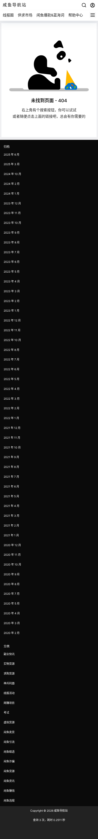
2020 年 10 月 (12, 564)
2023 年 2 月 (12, 301)
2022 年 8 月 (11, 350)
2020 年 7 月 (12, 593)
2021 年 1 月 (11, 535)
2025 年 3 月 (12, 164)
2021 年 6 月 (11, 486)
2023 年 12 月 (12, 203)
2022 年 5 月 (11, 379)
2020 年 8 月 (12, 584)
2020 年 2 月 (12, 633)
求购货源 (9, 673)
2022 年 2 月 (11, 408)
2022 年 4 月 (12, 389)
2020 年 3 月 (12, 623)
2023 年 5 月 (12, 271)
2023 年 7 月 (12, 252)
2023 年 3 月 (12, 291)
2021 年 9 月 (11, 457)
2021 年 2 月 (11, 525)
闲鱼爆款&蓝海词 (50, 15)
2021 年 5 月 (11, 496)
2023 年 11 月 (12, 213)
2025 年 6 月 (11, 154)
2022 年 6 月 (11, 369)
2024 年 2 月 (12, 183)
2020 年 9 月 (12, 574)
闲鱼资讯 (9, 781)
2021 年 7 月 (11, 476)
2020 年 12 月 (12, 545)
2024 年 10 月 (12, 174)
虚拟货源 (9, 722)
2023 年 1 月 (11, 310)
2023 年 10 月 (12, 222)
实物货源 (9, 663)
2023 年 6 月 (12, 261)
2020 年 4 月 (12, 613)
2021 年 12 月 (12, 428)
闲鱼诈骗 (9, 761)
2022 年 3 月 (12, 398)
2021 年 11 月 (12, 437)
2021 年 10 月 (12, 447)
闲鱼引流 (9, 742)
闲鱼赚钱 (9, 790)
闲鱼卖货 (9, 732)
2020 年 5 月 (12, 603)
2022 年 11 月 (12, 330)
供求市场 (25, 15)
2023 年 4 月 (12, 281)
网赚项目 (9, 703)
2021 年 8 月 (11, 467)
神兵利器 (9, 683)
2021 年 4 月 (11, 506)
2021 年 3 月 (11, 515)
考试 (6, 712)
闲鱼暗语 (9, 751)
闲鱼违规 (9, 800)
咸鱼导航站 (60, 810)
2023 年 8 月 (12, 242)
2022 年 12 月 (12, 320)
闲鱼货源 (9, 771)
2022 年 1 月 (11, 418)
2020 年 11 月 (12, 554)
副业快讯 (9, 654)
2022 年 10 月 (12, 340)
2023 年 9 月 (12, 232)
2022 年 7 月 (11, 359)
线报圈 (8, 15)
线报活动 (9, 693)
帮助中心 (75, 15)
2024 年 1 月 (11, 193)
